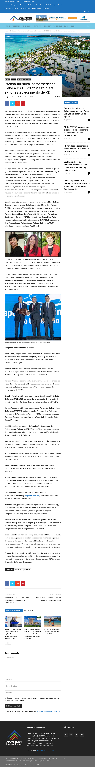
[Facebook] (77, 11)
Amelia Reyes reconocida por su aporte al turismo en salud (48, 599)
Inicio (8, 26)
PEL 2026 (72, 26)
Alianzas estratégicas (11, 5)
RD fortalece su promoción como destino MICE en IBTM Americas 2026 (76, 149)
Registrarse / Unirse (29, 1)
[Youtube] (88, 11)
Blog (66, 26)
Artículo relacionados (13, 611)
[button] (87, 26)
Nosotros (16, 26)
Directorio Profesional (53, 26)
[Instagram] (81, 11)
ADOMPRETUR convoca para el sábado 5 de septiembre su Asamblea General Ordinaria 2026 (13, 633)
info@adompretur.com (45, 750)
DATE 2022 (18, 569)
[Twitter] (85, 11)
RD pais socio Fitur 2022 (24, 79)
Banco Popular (36, 8)
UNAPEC (46, 8)
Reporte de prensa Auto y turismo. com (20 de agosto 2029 (52, 631)
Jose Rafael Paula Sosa (15, 97)
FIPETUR (27, 569)
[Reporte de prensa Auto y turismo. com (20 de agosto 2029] (52, 621)
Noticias (37, 26)
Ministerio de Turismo (26, 5)
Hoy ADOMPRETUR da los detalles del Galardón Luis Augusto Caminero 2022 (17, 600)
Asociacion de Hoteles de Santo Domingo (17, 8)
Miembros (27, 26)
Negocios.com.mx (32, 496)
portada (13, 79)
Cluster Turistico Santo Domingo (46, 5)
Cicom (60, 5)
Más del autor (29, 611)
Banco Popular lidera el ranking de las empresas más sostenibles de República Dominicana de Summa (32, 633)
